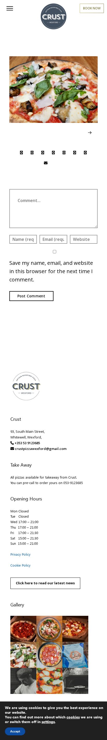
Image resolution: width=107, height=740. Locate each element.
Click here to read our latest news (45, 583)
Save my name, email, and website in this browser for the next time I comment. (51, 271)
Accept (15, 731)
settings (48, 721)
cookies (73, 716)
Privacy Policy (20, 554)
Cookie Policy (20, 565)
